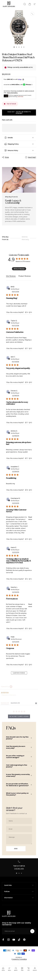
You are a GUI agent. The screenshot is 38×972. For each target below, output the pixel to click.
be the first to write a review (19, 716)
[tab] (5, 703)
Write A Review (19, 269)
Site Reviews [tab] (11, 276)
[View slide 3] (21, 873)
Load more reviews (19, 673)
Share (7, 157)
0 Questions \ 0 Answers (9, 695)
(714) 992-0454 (19, 868)
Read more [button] (30, 518)
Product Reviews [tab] (24, 276)
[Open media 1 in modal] (32, 14)
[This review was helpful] (26, 312)
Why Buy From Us (5, 238)
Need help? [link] (32, 157)
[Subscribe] (32, 931)
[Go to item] (14, 47)
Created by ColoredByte (19, 959)
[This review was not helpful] (29, 312)
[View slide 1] (16, 873)
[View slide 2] (19, 873)
